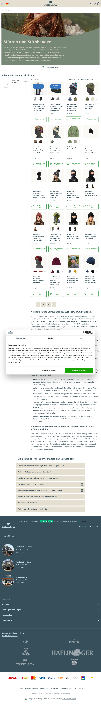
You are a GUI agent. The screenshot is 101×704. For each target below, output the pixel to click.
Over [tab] (80, 338)
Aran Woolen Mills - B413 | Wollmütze (89, 106)
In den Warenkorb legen (75, 119)
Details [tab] (50, 338)
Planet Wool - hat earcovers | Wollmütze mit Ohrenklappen (56, 237)
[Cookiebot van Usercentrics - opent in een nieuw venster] (84, 332)
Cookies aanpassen (49, 370)
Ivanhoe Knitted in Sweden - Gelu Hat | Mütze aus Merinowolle (56, 107)
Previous (32, 99)
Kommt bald (40, 119)
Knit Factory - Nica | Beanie (72, 148)
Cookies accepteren (79, 370)
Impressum (44, 688)
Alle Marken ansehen (9, 636)
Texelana (48, 694)
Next (45, 99)
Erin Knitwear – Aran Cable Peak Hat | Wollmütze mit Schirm (73, 279)
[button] (2, 3)
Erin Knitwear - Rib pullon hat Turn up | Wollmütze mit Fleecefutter (55, 280)
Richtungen (20, 552)
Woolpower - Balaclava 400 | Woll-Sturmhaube (91, 193)
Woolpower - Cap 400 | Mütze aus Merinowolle (91, 236)
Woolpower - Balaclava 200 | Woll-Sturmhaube (73, 236)
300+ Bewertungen (69, 699)
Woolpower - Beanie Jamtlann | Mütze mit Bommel (56, 194)
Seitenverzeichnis (31, 688)
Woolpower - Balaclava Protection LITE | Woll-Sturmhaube (73, 194)
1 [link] (32, 304)
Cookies (81, 688)
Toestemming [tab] (21, 338)
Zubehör (6, 10)
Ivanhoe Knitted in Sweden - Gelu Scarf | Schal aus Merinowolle (39, 107)
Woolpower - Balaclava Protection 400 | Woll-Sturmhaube (39, 194)
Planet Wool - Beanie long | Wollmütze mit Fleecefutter (38, 150)
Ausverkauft (92, 119)
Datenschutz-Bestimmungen (60, 688)
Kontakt (20, 688)
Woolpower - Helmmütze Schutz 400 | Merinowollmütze (90, 151)
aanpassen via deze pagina (62, 357)
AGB (74, 688)
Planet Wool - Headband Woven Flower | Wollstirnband (38, 279)
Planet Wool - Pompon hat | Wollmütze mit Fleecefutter (72, 107)
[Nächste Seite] (54, 304)
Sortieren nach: (74, 79)
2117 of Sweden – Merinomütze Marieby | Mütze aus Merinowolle (91, 279)
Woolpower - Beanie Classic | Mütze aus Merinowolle (38, 237)
